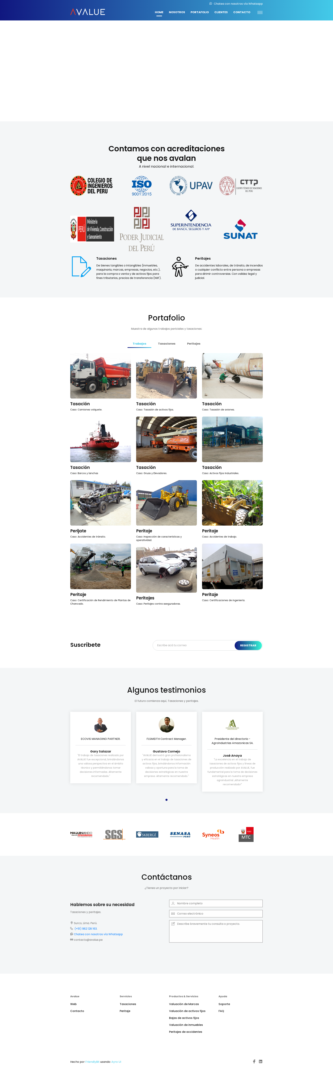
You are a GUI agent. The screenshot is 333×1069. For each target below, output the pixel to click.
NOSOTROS (177, 12)
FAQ (221, 1011)
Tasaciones (128, 1004)
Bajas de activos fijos (184, 1018)
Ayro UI (116, 1062)
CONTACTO (241, 12)
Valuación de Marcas (184, 1004)
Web (73, 1004)
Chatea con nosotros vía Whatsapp (238, 4)
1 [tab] (166, 800)
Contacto (77, 1011)
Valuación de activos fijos (187, 1011)
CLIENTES (221, 12)
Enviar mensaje (187, 952)
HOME (159, 12)
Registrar (248, 645)
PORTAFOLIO (200, 12)
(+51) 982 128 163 (86, 929)
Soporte (224, 1004)
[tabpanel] (101, 748)
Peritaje (144, 531)
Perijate (78, 531)
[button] (6, 61)
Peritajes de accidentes (185, 1032)
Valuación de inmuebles (186, 1025)
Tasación (80, 403)
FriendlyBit (92, 1062)
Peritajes (166, 67)
